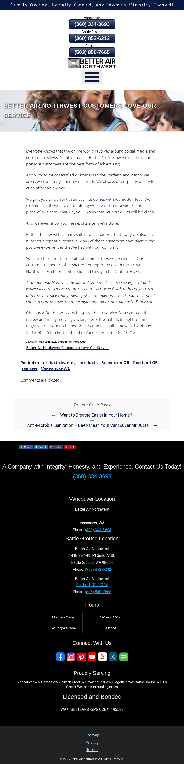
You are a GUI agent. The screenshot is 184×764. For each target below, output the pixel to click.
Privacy (92, 742)
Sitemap (92, 735)
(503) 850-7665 (92, 52)
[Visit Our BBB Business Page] (113, 656)
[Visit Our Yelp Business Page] (102, 656)
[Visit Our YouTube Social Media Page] (92, 656)
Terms (92, 749)
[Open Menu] (92, 77)
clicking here (85, 319)
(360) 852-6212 (92, 38)
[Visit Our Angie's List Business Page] (123, 656)
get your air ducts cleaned (54, 326)
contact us (97, 326)
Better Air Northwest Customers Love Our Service (67, 348)
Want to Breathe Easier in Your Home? (96, 415)
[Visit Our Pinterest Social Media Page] (81, 656)
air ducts (89, 362)
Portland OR (145, 362)
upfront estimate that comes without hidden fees (98, 199)
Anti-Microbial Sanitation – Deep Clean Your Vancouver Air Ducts (88, 425)
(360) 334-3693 (92, 24)
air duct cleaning (59, 362)
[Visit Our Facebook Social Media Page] (60, 656)
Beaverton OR (115, 362)
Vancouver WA (55, 368)
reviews (29, 368)
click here (50, 258)
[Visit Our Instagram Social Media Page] (71, 656)
